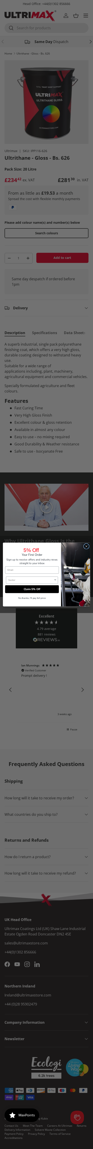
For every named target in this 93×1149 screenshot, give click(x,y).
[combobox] (31, 580)
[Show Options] (55, 580)
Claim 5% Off (32, 589)
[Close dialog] (86, 546)
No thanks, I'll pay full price (32, 598)
